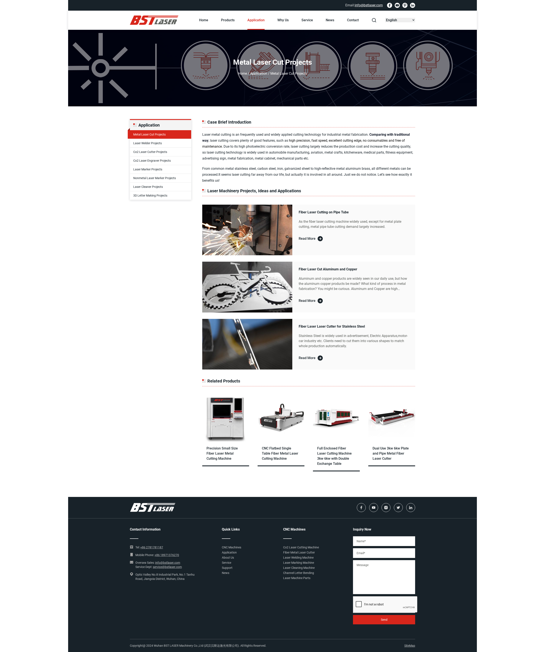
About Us (228, 557)
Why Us (283, 20)
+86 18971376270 (167, 555)
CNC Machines (231, 547)
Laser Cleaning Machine (299, 567)
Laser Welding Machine (298, 557)
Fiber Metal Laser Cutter (299, 552)
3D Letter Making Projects (150, 195)
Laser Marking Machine (298, 562)
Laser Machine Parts (296, 578)
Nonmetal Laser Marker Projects (154, 178)
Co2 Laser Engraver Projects (152, 160)
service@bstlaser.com (167, 567)
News (330, 20)
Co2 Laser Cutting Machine (301, 547)
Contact (353, 20)
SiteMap (409, 645)
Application (256, 20)
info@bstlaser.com (369, 5)
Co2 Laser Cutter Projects (150, 152)
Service (307, 20)
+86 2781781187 (151, 547)
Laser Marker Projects (147, 169)
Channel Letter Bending (298, 573)
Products (228, 20)
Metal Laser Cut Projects (149, 134)
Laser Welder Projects (147, 143)
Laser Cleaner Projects (148, 186)
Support (227, 567)
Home (203, 20)
